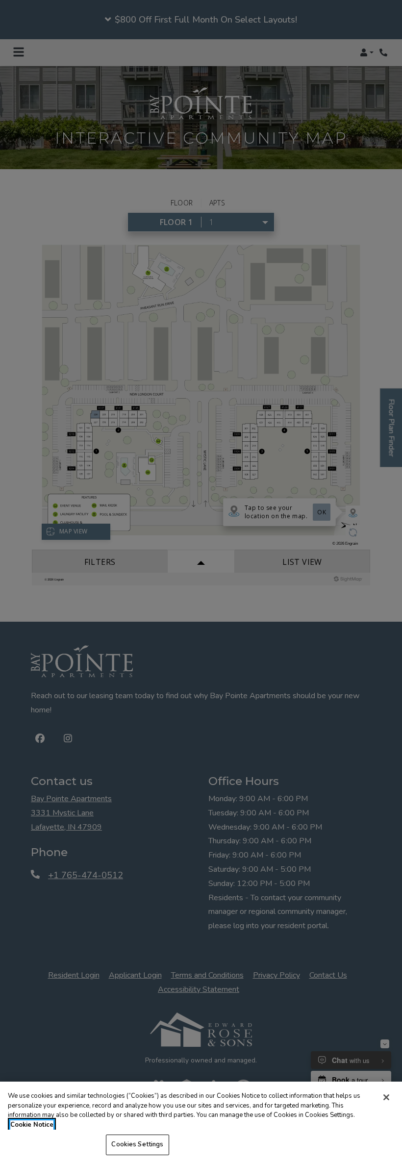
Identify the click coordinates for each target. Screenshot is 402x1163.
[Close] (386, 1097)
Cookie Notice (31, 1124)
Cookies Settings (137, 1144)
